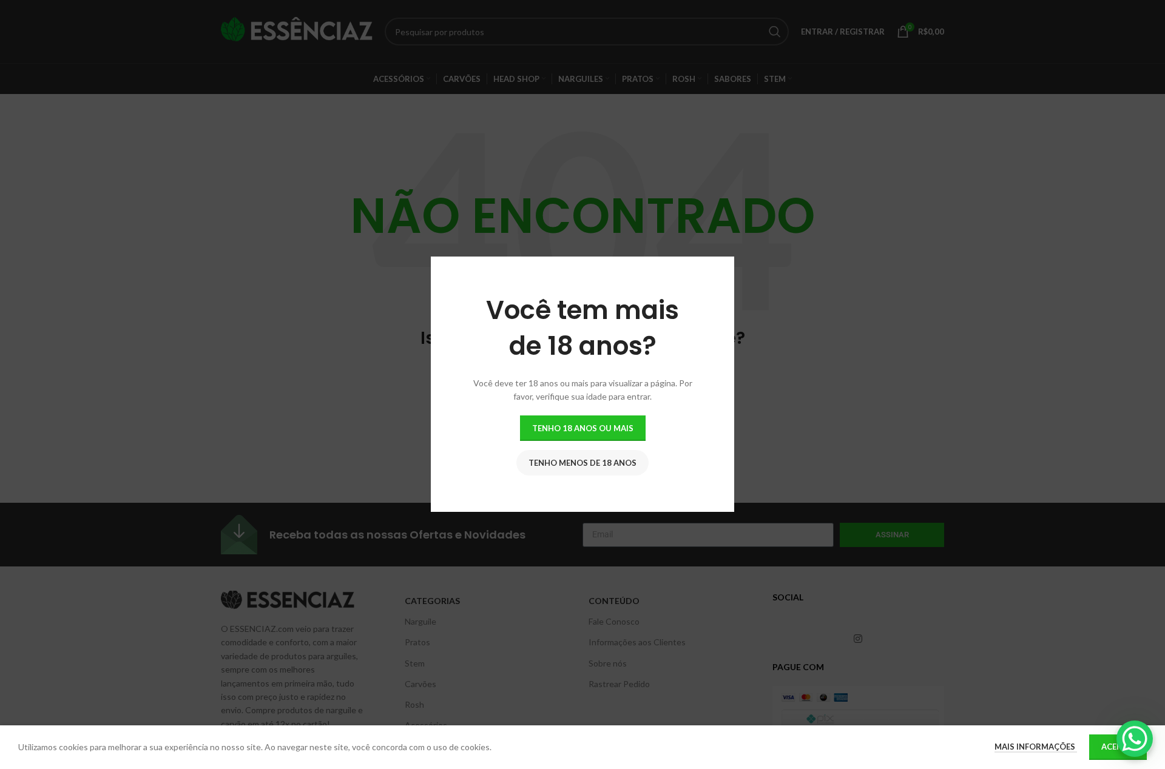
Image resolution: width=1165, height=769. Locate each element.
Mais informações (1035, 746)
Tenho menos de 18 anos (582, 463)
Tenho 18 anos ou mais (582, 428)
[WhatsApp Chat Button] (1134, 738)
